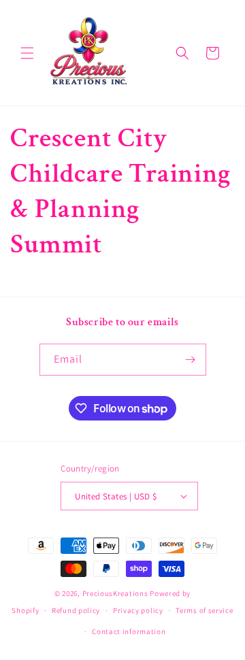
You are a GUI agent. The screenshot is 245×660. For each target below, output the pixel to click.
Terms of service (204, 610)
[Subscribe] (191, 360)
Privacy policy (138, 610)
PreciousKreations (115, 593)
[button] (27, 53)
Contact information (128, 631)
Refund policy (76, 610)
